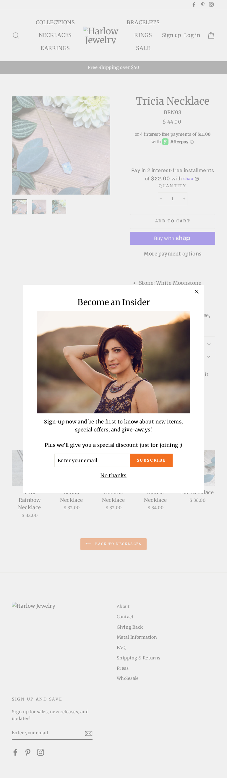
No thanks (113, 475)
